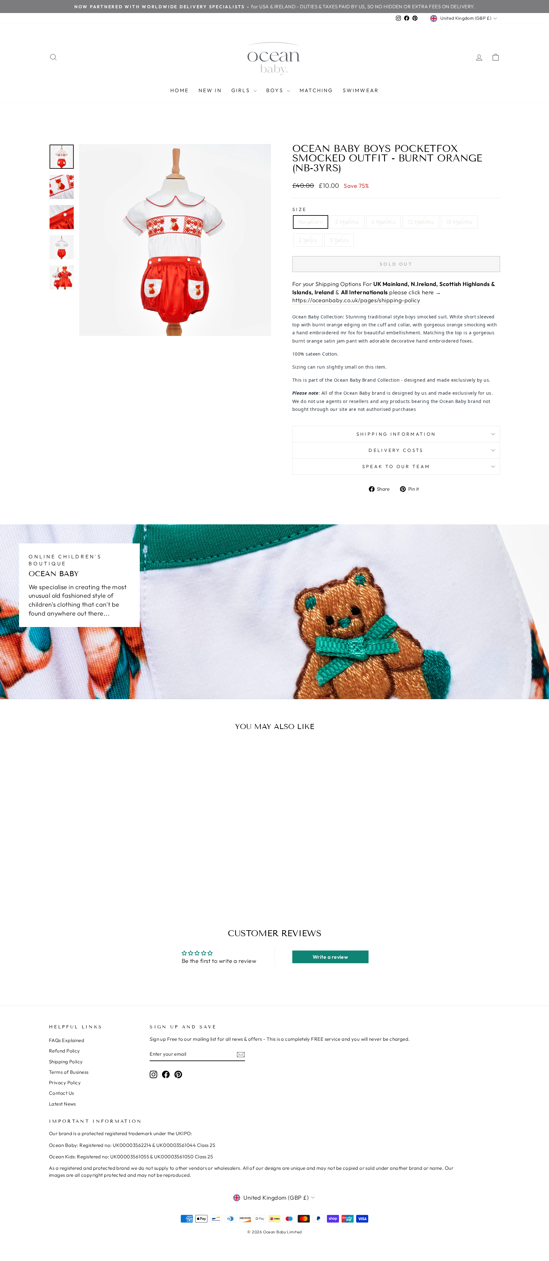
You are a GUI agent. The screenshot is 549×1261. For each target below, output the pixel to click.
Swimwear (361, 90)
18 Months (459, 222)
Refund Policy (64, 1051)
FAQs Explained (66, 1040)
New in (210, 90)
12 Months (421, 222)
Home (179, 90)
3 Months (347, 222)
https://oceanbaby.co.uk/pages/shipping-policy (356, 300)
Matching (316, 90)
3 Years (339, 240)
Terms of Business (69, 1072)
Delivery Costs (396, 450)
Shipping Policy (66, 1062)
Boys (275, 90)
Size (299, 209)
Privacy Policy (65, 1083)
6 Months (383, 222)
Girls (241, 90)
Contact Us (61, 1093)
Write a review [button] (330, 957)
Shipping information (396, 434)
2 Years (307, 240)
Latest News (62, 1104)
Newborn (310, 222)
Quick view (103, 846)
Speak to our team (396, 466)
